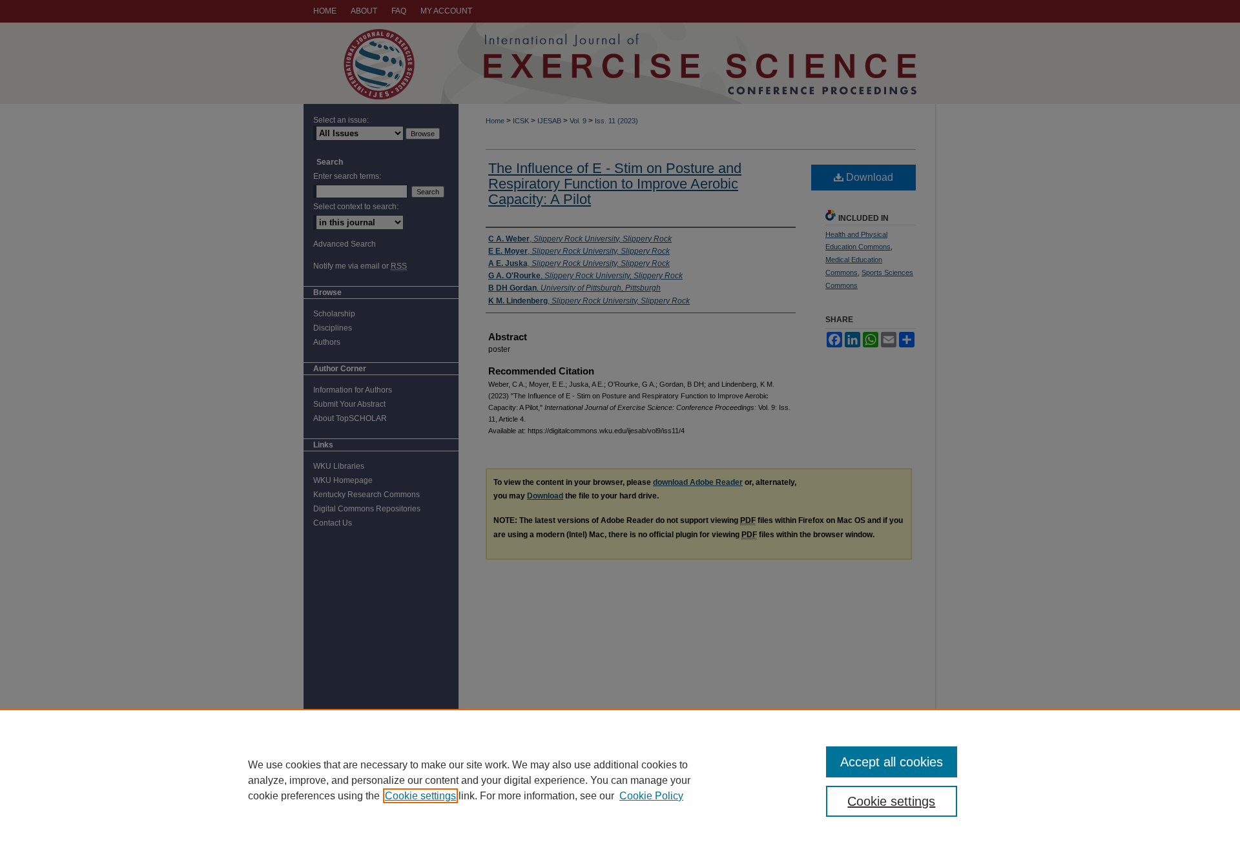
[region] (620, 780)
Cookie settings (420, 795)
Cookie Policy (651, 795)
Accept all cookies (891, 762)
